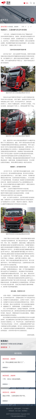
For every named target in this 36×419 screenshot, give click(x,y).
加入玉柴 (18, 411)
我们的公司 (9, 408)
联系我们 (24, 411)
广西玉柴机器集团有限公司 (18, 416)
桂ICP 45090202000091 (13, 414)
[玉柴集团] (6, 2)
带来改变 (11, 411)
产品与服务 (25, 408)
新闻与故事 (17, 408)
